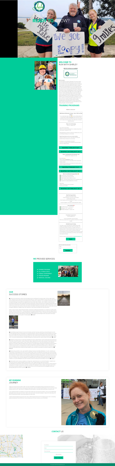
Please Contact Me (58, 457)
